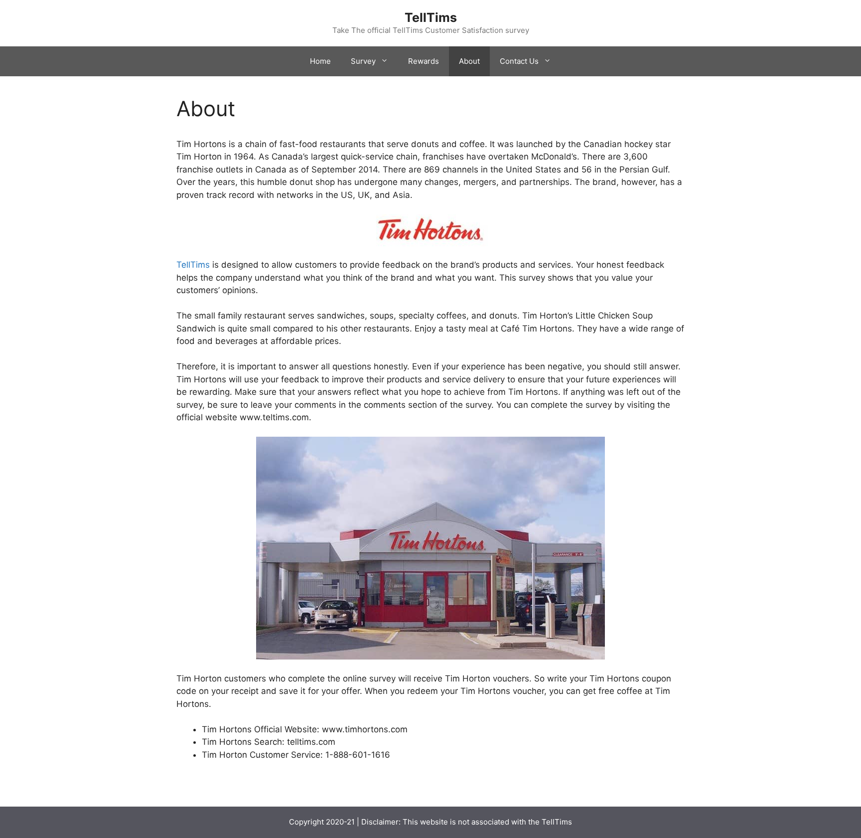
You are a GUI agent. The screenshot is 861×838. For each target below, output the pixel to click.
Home (320, 61)
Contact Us (519, 61)
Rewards (423, 61)
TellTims (431, 17)
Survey (363, 61)
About (469, 61)
